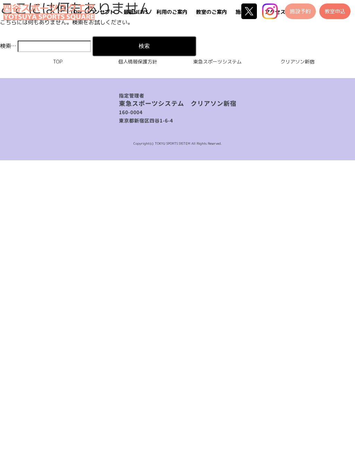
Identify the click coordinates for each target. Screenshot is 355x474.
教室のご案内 (211, 12)
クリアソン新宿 (297, 61)
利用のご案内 (172, 12)
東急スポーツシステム (217, 61)
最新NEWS (135, 12)
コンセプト (102, 12)
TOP (57, 61)
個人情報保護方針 (137, 61)
